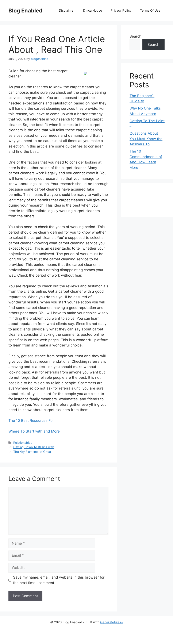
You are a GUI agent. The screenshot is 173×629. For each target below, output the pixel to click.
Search (135, 36)
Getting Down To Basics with (33, 447)
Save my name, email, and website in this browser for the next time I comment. (58, 580)
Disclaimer (67, 10)
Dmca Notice (92, 10)
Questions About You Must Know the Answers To (146, 138)
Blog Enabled (25, 10)
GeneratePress (111, 622)
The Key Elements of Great (32, 451)
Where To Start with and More (34, 431)
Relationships (22, 442)
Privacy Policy (121, 10)
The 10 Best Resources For (31, 420)
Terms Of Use (150, 10)
